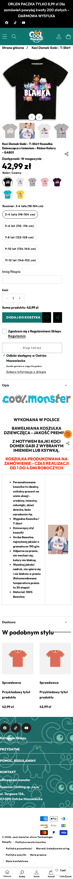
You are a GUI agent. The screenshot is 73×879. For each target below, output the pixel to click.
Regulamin (17, 336)
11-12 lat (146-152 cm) (20, 260)
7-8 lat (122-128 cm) (19, 237)
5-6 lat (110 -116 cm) (19, 226)
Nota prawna (38, 854)
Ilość (5, 290)
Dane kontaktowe (17, 861)
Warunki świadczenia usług (53, 848)
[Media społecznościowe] (68, 443)
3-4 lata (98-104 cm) (20, 214)
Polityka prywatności (19, 848)
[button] (68, 36)
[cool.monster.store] (36, 36)
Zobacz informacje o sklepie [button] (26, 372)
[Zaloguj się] (58, 36)
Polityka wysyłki (16, 854)
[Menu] (4, 36)
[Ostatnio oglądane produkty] (68, 434)
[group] (10, 131)
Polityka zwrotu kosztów (30, 842)
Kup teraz (32, 347)
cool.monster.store (25, 837)
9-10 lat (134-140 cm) (20, 249)
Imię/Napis (11, 271)
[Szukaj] (14, 36)
